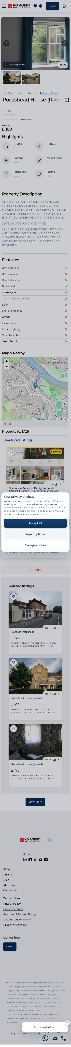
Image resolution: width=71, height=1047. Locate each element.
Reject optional (35, 534)
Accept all (35, 523)
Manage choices (35, 545)
